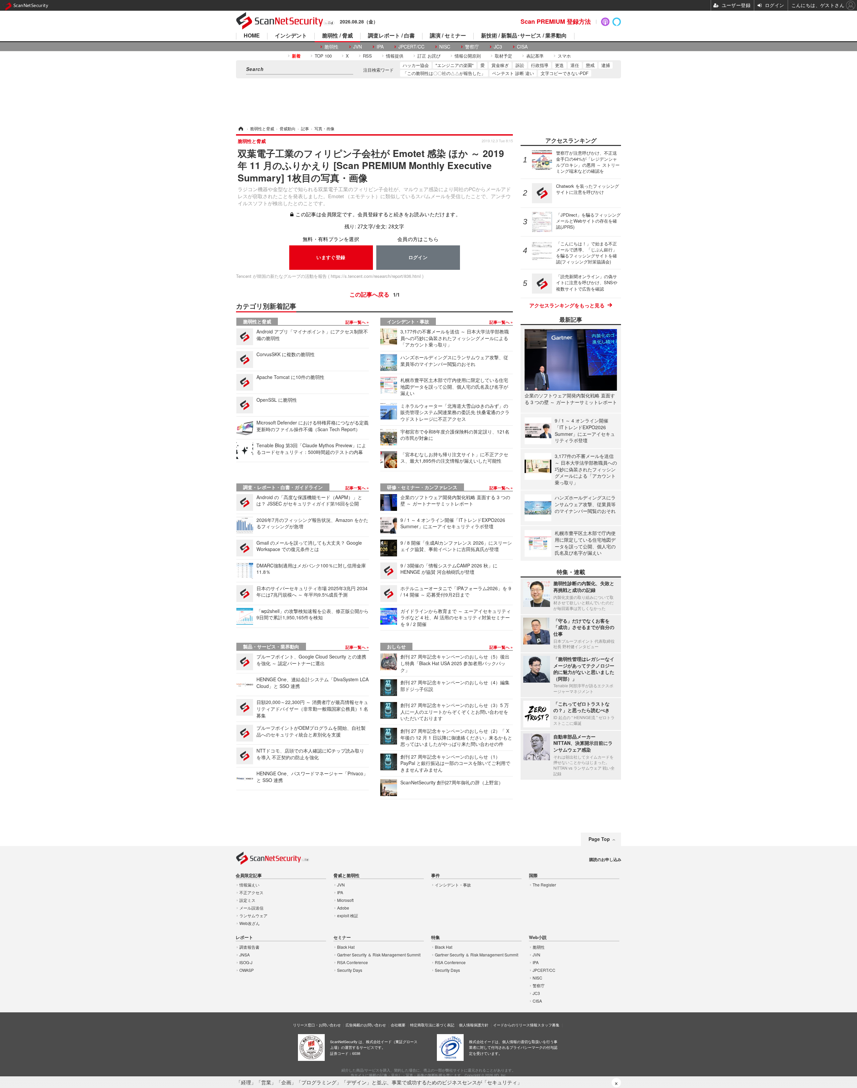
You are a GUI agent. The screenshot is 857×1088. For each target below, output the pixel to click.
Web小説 (538, 937)
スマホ (564, 56)
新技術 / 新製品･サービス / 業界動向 (524, 36)
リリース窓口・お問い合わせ (317, 1024)
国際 (533, 875)
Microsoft (345, 900)
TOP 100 (323, 56)
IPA (380, 47)
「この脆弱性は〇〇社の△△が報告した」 (444, 73)
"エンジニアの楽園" (455, 65)
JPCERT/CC (411, 47)
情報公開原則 (468, 56)
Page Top (599, 839)
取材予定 (503, 56)
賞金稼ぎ (500, 65)
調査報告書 (249, 947)
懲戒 (590, 65)
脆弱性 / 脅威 (337, 36)
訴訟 (520, 65)
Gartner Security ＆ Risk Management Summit (378, 954)
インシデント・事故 (408, 321)
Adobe (343, 908)
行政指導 (539, 65)
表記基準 (535, 56)
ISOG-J (245, 962)
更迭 (559, 65)
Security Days (349, 970)
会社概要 (398, 1024)
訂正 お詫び (429, 56)
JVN (357, 47)
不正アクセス (251, 892)
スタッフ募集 (548, 1024)
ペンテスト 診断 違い (513, 73)
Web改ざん (249, 923)
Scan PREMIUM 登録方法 (556, 21)
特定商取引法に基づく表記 (432, 1024)
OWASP (246, 970)
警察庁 (472, 47)
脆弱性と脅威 (257, 321)
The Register (544, 884)
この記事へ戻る (374, 294)
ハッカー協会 (416, 65)
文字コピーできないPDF (565, 73)
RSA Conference (352, 962)
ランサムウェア (253, 915)
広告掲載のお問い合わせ (365, 1024)
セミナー (342, 937)
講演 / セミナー (448, 36)
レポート (244, 937)
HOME (252, 36)
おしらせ (396, 646)
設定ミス (247, 900)
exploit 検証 (347, 915)
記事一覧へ (356, 322)
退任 (574, 65)
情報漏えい (249, 884)
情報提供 (394, 56)
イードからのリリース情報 (515, 1024)
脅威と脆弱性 (346, 875)
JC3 (498, 47)
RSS (367, 56)
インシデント (291, 36)
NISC (444, 47)
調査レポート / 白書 (391, 36)
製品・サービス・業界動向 (271, 646)
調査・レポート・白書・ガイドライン (283, 487)
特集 (435, 937)
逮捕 (605, 65)
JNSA (244, 954)
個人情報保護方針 (473, 1024)
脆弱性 (331, 47)
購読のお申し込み (605, 859)
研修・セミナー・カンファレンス (422, 487)
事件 (435, 875)
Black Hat (346, 947)
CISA (522, 47)
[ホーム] (240, 128)
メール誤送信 (251, 908)
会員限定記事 (249, 875)
